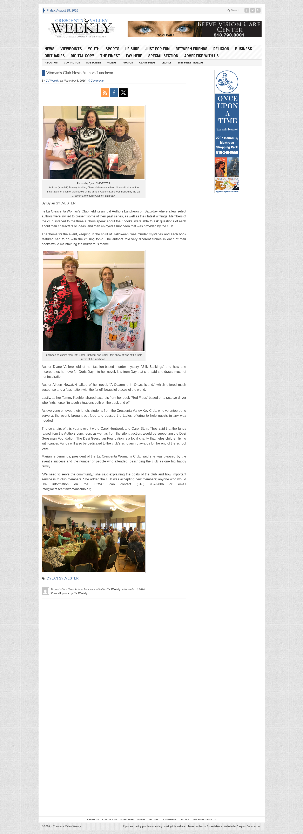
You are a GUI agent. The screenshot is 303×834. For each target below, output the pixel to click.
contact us (200, 826)
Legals (166, 62)
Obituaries (55, 55)
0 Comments (96, 80)
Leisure (132, 48)
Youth (94, 48)
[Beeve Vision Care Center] (195, 29)
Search (234, 10)
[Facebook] (247, 10)
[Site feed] (259, 10)
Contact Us (72, 62)
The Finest (110, 55)
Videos (111, 62)
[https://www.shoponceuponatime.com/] (227, 131)
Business (243, 48)
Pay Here (134, 55)
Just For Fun (157, 48)
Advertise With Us (201, 55)
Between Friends (191, 48)
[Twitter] (253, 10)
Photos (128, 62)
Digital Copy (82, 55)
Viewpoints (71, 48)
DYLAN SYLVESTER (63, 578)
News (49, 48)
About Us (51, 62)
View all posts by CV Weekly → (71, 593)
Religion (221, 48)
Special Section (163, 55)
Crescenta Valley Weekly (66, 826)
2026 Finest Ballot (190, 62)
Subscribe (93, 62)
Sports (112, 48)
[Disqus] (114, 653)
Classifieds (147, 62)
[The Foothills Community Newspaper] (82, 28)
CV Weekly (52, 80)
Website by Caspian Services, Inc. (243, 826)
